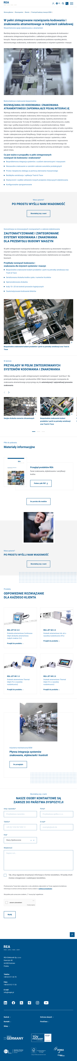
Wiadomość (8, 848)
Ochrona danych (46, 1017)
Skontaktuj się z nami (38, 213)
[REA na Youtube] (46, 1002)
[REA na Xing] (29, 1002)
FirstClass (44, 1022)
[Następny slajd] (8, 392)
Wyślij (10, 915)
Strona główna (8, 12)
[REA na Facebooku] (13, 1002)
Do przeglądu (18, 764)
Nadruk (6, 1017)
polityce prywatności (45, 889)
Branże (27, 12)
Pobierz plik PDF (40, 483)
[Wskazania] (38, 321)
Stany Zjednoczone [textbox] (13, 840)
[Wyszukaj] (63, 3)
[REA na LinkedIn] (5, 1002)
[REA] (10, 3)
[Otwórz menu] (71, 4)
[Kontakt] (72, 934)
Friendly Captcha (31, 905)
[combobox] (20, 840)
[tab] (33, 432)
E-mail (42, 822)
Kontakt (7, 1022)
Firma (42, 809)
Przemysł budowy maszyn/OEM (41, 12)
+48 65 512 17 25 (10, 985)
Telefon (6, 822)
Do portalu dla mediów (38, 501)
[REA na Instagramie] (37, 1002)
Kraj (5, 835)
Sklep (6, 1026)
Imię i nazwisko (9, 809)
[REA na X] (21, 1002)
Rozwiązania (19, 12)
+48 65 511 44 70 (10, 977)
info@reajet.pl (9, 992)
